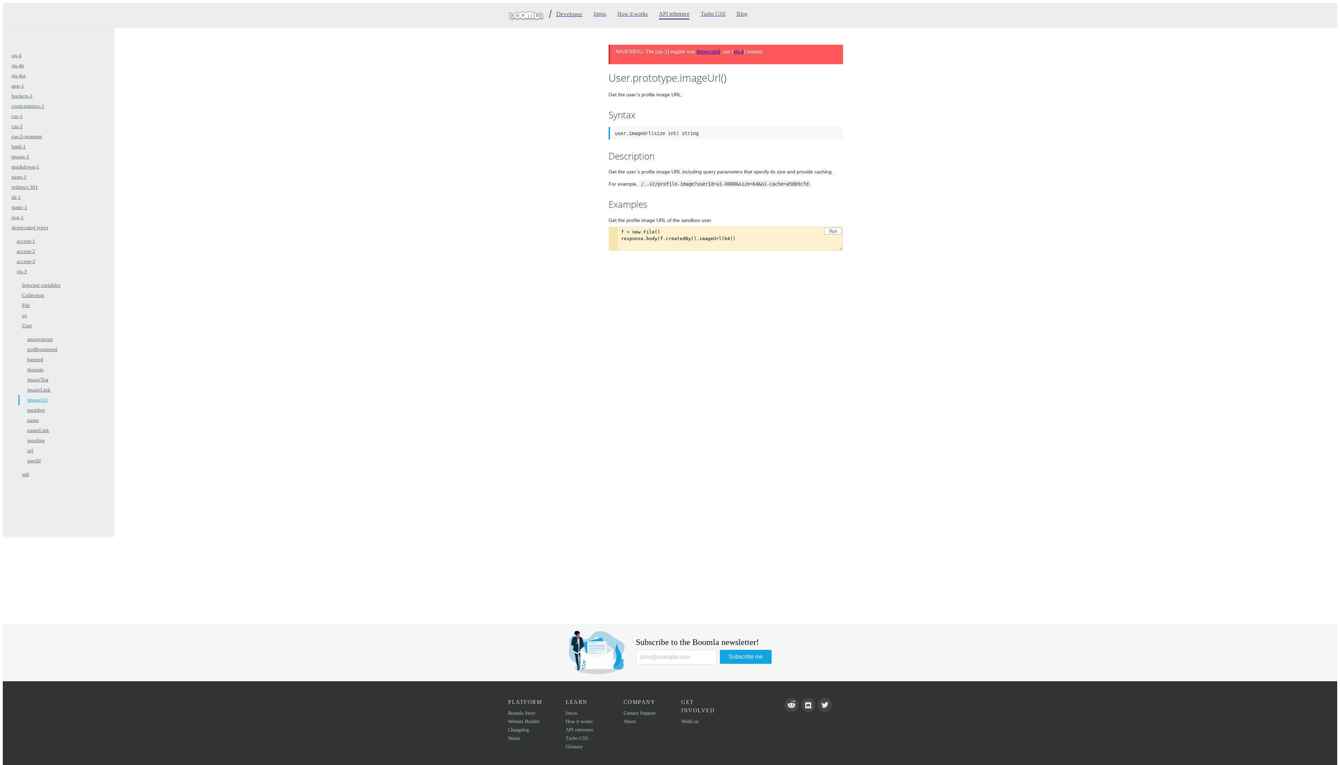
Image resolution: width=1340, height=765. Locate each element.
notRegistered (42, 349)
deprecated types (30, 227)
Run (833, 231)
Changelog (518, 730)
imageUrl (37, 400)
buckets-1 (22, 96)
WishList (690, 721)
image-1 (20, 156)
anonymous (40, 339)
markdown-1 (25, 167)
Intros (571, 713)
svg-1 (18, 217)
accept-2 (26, 251)
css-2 (17, 126)
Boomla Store (521, 713)
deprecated (708, 51)
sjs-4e (18, 65)
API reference (579, 730)
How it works (579, 721)
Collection (33, 295)
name (33, 420)
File (26, 305)
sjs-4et (18, 76)
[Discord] (808, 705)
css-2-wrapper (27, 136)
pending (36, 440)
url (30, 450)
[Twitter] (825, 705)
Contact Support (640, 713)
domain (35, 369)
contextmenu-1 (28, 106)
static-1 (19, 207)
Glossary (574, 746)
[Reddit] (791, 705)
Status (514, 738)
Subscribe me (746, 657)
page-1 (19, 177)
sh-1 (16, 197)
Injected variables (41, 285)
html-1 (19, 146)
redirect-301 (25, 187)
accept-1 (26, 241)
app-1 (18, 86)
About (630, 721)
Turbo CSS (577, 738)
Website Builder (523, 721)
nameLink (38, 430)
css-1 (17, 116)
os (24, 315)
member (36, 410)
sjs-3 (22, 271)
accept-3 (26, 261)
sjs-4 (17, 55)
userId (34, 460)
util (25, 474)
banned (35, 359)
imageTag (38, 379)
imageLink (39, 390)
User (27, 325)
